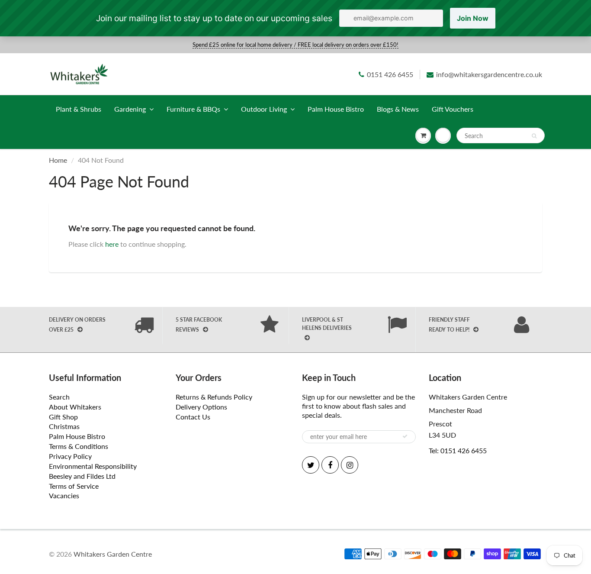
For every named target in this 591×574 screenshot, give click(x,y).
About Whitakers (75, 407)
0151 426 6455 (390, 74)
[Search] (534, 136)
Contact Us (193, 417)
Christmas (64, 426)
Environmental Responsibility (93, 466)
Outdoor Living (264, 109)
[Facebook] (330, 465)
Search (59, 397)
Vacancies (64, 495)
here (112, 244)
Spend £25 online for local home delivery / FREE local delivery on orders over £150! (295, 44)
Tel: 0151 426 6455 (458, 450)
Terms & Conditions (78, 446)
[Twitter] (310, 465)
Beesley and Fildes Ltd (82, 476)
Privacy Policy (70, 456)
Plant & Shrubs (78, 109)
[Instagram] (349, 465)
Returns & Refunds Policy (214, 397)
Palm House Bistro (336, 109)
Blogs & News (398, 109)
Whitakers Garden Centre (113, 554)
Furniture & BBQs (193, 109)
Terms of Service (74, 486)
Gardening (130, 109)
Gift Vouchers (452, 109)
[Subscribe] (405, 436)
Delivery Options (201, 407)
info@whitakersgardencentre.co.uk (489, 74)
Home (58, 160)
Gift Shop (63, 417)
